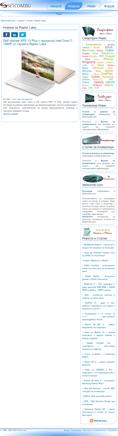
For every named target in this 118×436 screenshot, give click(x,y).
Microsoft (98, 68)
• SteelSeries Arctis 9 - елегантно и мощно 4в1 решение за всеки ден (98, 246)
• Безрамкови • (93, 44)
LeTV (84, 65)
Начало (56, 5)
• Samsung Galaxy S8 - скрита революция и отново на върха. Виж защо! (98, 412)
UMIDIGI (110, 82)
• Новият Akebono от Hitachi (95, 260)
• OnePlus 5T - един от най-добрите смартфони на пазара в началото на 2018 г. (98, 305)
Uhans (85, 82)
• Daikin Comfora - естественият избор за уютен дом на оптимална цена (98, 268)
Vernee (85, 85)
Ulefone (99, 82)
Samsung (107, 76)
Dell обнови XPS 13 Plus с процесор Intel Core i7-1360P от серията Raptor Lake (38, 42)
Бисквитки (113, 430)
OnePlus (107, 73)
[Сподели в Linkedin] (14, 34)
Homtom (93, 56)
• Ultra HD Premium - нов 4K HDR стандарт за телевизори (98, 390)
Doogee (86, 53)
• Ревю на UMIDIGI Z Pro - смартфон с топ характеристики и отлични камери (98, 372)
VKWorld (97, 85)
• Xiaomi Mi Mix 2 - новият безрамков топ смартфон (98, 326)
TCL (101, 79)
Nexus (109, 70)
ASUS (109, 47)
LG (92, 65)
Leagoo (100, 62)
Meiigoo (111, 65)
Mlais (110, 67)
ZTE (91, 87)
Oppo (85, 76)
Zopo (84, 87)
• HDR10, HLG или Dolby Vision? (97, 396)
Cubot (109, 50)
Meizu (85, 68)
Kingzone (88, 62)
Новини (74, 5)
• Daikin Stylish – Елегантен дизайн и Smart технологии (98, 277)
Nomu (96, 73)
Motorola (87, 70)
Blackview (88, 50)
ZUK (96, 87)
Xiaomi (109, 85)
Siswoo (86, 79)
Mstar (98, 70)
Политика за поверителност (95, 430)
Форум (109, 5)
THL (111, 79)
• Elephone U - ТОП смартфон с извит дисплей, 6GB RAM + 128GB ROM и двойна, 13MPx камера (98, 286)
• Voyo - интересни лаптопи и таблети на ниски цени (98, 296)
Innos (96, 59)
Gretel (85, 56)
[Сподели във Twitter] (22, 34)
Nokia (85, 74)
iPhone (108, 59)
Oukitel (95, 76)
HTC (101, 56)
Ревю (91, 5)
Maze (101, 65)
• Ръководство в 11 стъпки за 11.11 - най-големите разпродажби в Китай (98, 316)
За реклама (76, 430)
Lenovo (110, 62)
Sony (95, 79)
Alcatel (96, 47)
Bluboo (100, 50)
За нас (67, 430)
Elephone (107, 53)
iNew (87, 59)
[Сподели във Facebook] (6, 34)
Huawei (110, 56)
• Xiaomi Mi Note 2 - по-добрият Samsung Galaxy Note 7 (98, 382)
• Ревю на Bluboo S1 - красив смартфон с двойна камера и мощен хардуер (98, 335)
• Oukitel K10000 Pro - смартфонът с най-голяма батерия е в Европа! (98, 346)
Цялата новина (10, 113)
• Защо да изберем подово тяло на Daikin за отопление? (98, 254)
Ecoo (95, 53)
